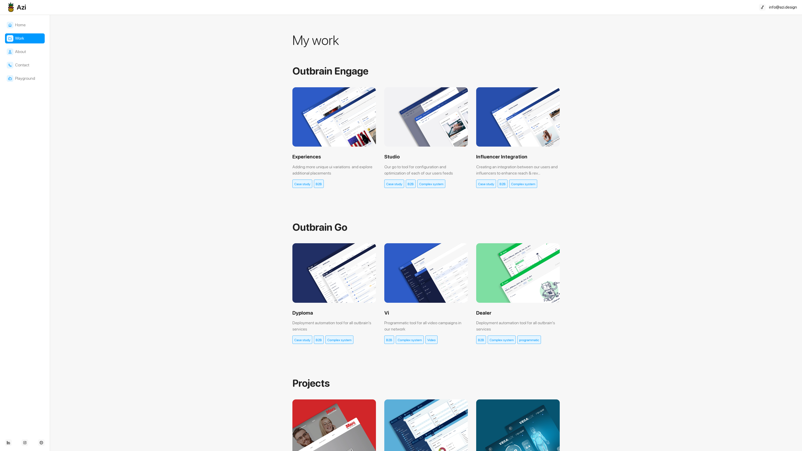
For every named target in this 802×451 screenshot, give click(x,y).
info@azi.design (783, 7)
